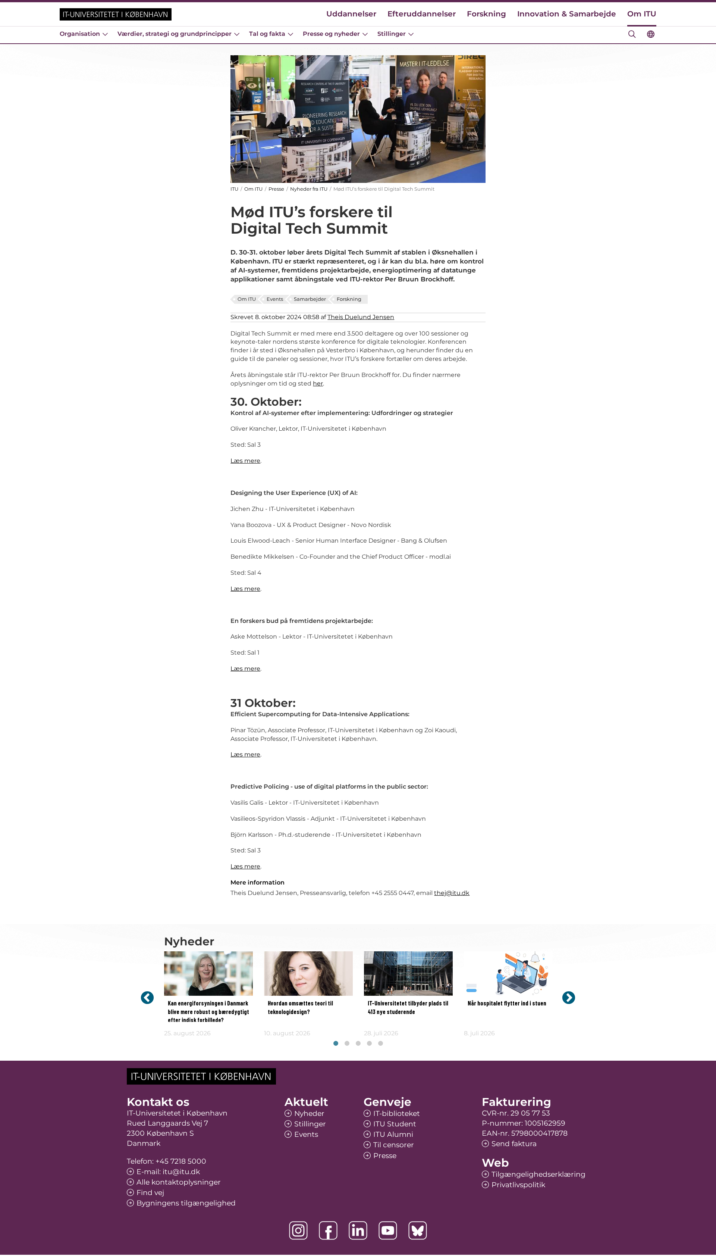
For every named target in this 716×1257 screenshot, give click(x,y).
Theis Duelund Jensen (360, 317)
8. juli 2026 (479, 1033)
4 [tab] (369, 1043)
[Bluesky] (417, 1230)
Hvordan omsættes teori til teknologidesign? (300, 1007)
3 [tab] (358, 1043)
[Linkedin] (358, 1230)
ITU (234, 189)
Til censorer (393, 1145)
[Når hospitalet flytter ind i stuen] (508, 973)
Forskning (486, 13)
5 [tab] (380, 1043)
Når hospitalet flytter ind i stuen (507, 1003)
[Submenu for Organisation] (105, 33)
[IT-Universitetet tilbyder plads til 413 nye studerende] (408, 973)
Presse (276, 189)
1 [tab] (335, 1043)
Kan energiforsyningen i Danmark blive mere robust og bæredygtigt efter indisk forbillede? (208, 1012)
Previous (147, 997)
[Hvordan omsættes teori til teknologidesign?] (308, 973)
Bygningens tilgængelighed (186, 1203)
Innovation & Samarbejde (566, 13)
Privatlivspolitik (518, 1184)
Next (568, 997)
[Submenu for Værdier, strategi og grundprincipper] (237, 33)
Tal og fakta (267, 33)
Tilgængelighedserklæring (538, 1174)
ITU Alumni (393, 1134)
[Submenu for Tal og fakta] (290, 33)
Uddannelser (351, 13)
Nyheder (309, 1113)
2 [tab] (347, 1043)
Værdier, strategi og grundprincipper (174, 33)
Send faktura (514, 1143)
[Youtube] (388, 1230)
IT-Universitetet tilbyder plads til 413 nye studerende (408, 1007)
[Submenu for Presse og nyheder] (365, 33)
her (318, 383)
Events (275, 299)
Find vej (150, 1192)
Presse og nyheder (331, 33)
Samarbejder (310, 299)
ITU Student (394, 1124)
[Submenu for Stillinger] (411, 33)
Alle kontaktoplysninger (178, 1182)
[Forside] (116, 14)
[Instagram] (298, 1230)
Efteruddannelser (421, 13)
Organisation (80, 33)
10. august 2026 (287, 1033)
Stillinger (391, 33)
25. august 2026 (187, 1033)
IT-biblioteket (396, 1113)
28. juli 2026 (381, 1033)
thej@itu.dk (452, 892)
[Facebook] (328, 1230)
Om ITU (641, 13)
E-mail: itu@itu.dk (168, 1171)
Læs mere (245, 460)
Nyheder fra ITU (308, 189)
